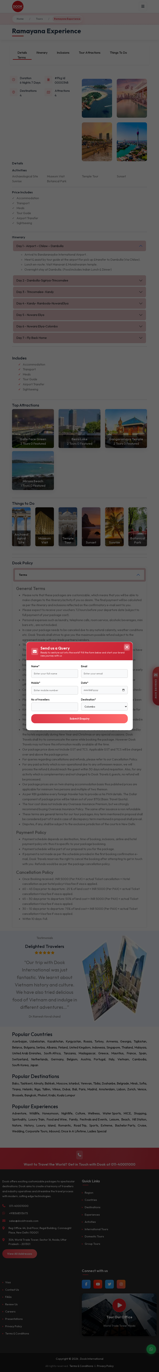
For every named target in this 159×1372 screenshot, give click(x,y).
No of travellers (40, 699)
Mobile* (35, 682)
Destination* (88, 699)
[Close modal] (127, 647)
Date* (84, 682)
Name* (35, 666)
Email (84, 666)
